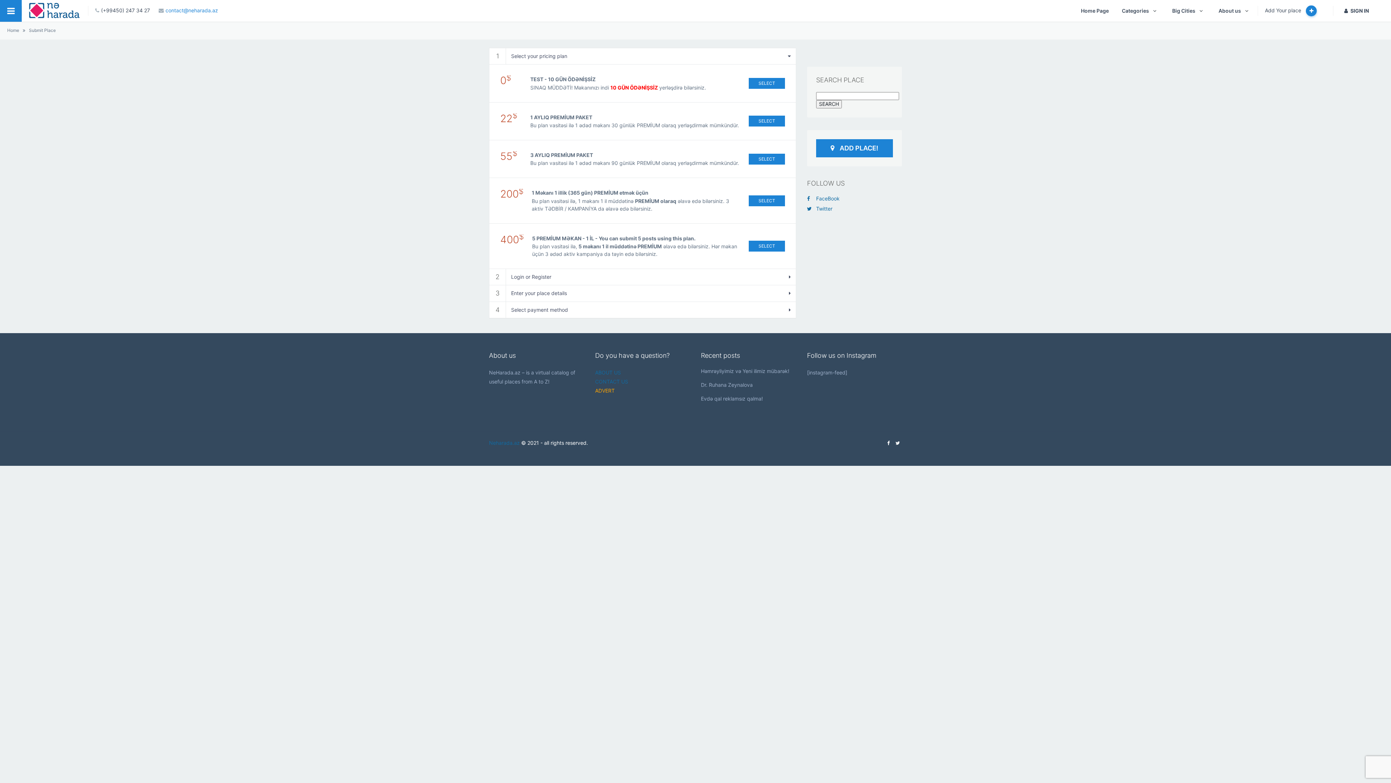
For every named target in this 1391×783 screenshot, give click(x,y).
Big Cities (1183, 11)
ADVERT (605, 391)
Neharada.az (504, 443)
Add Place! (859, 148)
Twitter (824, 209)
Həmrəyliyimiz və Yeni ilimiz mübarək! (745, 371)
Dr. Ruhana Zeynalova (727, 385)
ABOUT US (608, 372)
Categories (1135, 11)
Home (13, 30)
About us (1230, 11)
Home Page (1095, 11)
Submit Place (42, 30)
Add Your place (1284, 10)
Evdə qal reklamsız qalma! (732, 398)
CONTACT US (611, 381)
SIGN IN (1359, 11)
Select (767, 83)
